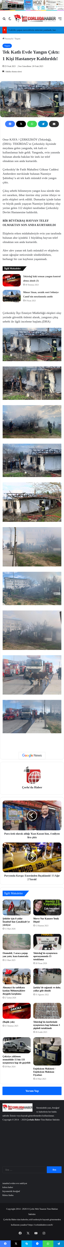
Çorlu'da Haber (32, 787)
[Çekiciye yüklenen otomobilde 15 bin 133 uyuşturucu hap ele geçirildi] (17, 1045)
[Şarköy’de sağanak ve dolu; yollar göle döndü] (47, 976)
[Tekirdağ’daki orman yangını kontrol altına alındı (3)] (12, 280)
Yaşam (17, 38)
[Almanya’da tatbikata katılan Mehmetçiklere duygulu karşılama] (17, 976)
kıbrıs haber (7, 1187)
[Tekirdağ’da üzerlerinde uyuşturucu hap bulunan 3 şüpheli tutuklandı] (47, 1011)
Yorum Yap (32, 1090)
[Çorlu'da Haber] (35, 18)
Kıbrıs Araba (7, 1195)
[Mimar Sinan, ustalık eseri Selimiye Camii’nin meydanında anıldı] (12, 296)
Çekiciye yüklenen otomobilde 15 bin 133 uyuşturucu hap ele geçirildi (16, 1059)
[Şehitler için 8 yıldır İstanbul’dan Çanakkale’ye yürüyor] (17, 907)
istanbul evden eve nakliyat (14, 1183)
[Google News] (32, 755)
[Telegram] (43, 124)
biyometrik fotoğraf (11, 1191)
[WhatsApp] (32, 124)
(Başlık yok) (9, 1022)
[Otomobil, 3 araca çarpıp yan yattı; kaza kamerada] (17, 942)
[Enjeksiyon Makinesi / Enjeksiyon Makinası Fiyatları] (47, 1051)
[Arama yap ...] (4, 20)
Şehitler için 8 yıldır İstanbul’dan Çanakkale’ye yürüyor (16, 921)
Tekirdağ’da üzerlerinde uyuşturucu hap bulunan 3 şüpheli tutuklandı (46, 1025)
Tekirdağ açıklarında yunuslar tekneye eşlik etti (29, 30)
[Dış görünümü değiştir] (9, 20)
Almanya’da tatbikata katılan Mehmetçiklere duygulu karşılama (14, 990)
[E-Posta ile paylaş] (54, 124)
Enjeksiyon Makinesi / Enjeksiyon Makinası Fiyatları (44, 1071)
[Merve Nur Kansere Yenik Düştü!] (47, 907)
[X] (21, 124)
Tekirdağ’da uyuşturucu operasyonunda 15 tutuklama (45, 956)
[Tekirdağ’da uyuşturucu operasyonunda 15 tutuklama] (47, 942)
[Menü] (60, 20)
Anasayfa (8, 38)
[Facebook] (10, 124)
